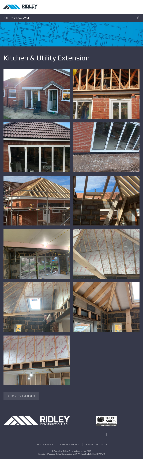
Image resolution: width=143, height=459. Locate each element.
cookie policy (44, 444)
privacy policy (69, 444)
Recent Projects (96, 444)
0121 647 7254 (20, 18)
